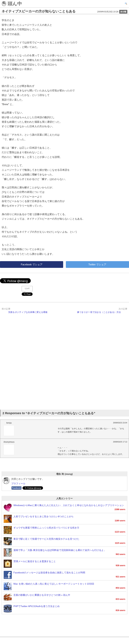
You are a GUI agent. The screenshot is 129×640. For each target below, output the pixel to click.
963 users (120, 554)
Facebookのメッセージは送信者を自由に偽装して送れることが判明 (49, 572)
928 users (120, 565)
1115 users (120, 543)
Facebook (16, 488)
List (27, 288)
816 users (120, 610)
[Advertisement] (64, 363)
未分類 (123, 12)
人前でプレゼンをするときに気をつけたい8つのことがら (43, 516)
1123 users (120, 532)
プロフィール (18, 483)
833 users (120, 599)
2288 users (120, 509)
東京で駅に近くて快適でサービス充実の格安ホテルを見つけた (46, 539)
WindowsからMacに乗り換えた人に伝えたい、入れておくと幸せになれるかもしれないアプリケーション (68, 505)
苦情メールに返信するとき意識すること (34, 561)
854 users (120, 588)
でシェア (31, 264)
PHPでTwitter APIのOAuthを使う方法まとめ (36, 606)
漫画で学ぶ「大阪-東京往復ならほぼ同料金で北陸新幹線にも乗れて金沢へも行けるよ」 (59, 550)
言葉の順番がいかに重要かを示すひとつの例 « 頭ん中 (41, 595)
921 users (120, 577)
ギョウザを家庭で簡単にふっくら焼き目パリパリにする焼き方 (46, 527)
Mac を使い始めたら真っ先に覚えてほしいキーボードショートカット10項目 (53, 584)
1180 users (120, 520)
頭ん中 (14, 3)
